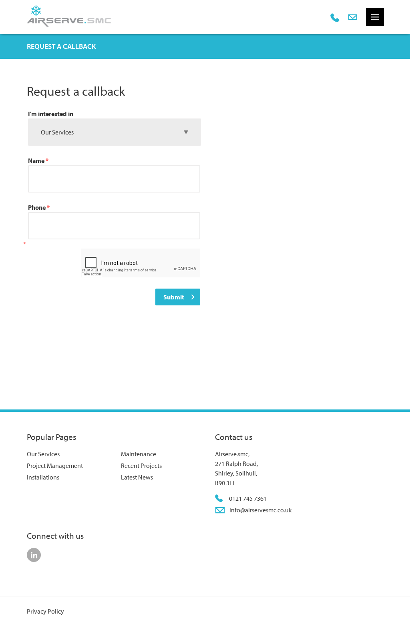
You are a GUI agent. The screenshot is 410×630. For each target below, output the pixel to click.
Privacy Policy (45, 611)
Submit (173, 297)
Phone (39, 207)
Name (38, 160)
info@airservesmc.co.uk (260, 510)
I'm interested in (50, 114)
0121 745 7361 (248, 498)
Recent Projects (141, 465)
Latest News (137, 477)
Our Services (43, 454)
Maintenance (138, 454)
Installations (43, 477)
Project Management (55, 465)
